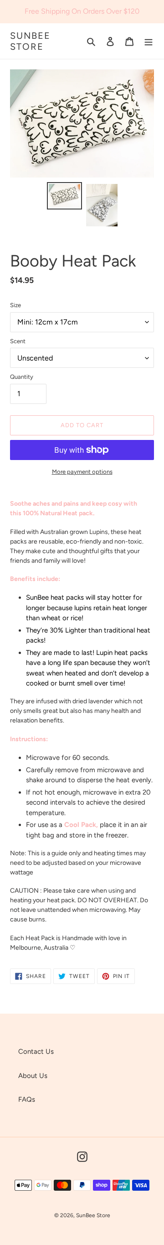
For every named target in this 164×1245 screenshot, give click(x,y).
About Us (32, 1076)
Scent (18, 341)
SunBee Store (30, 41)
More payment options (82, 471)
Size (15, 305)
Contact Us (36, 1051)
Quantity (21, 376)
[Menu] (148, 41)
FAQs (26, 1099)
